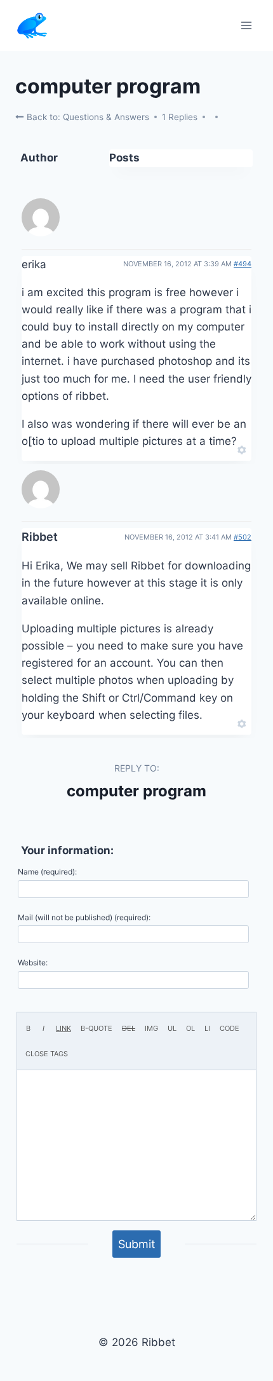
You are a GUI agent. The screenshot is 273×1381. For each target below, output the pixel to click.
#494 (242, 263)
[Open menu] (246, 25)
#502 (242, 537)
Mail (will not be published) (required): (84, 917)
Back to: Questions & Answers (86, 117)
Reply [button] (220, 448)
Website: (33, 962)
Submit (137, 1244)
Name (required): (47, 871)
